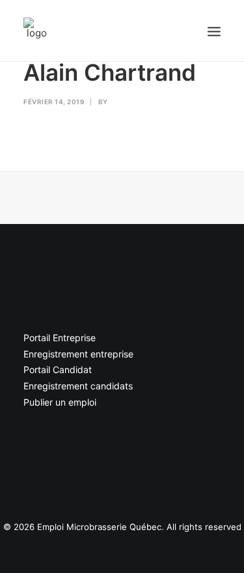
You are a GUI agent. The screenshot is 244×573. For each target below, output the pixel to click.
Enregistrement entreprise (78, 353)
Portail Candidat (57, 369)
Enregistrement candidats (78, 385)
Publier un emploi (59, 402)
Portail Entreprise (59, 337)
